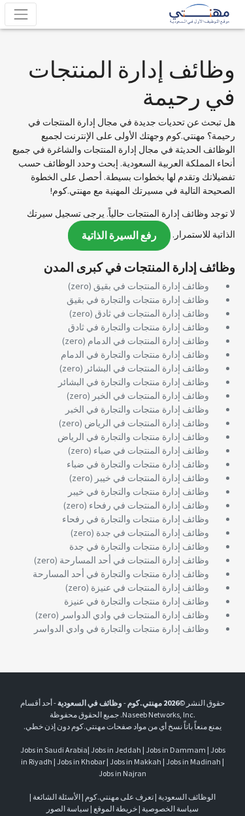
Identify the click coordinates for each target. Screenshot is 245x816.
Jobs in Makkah (135, 761)
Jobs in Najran (122, 773)
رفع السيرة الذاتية (119, 235)
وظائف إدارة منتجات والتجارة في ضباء (138, 464)
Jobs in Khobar (81, 761)
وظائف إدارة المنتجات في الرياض (146, 423)
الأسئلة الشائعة (56, 797)
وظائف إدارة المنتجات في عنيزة (150, 587)
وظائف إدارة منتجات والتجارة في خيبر (138, 491)
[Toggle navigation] (21, 14)
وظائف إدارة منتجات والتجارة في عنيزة (136, 601)
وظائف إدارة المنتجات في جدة (152, 533)
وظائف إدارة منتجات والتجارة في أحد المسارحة (121, 574)
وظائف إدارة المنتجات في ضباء (151, 450)
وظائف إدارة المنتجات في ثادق (152, 313)
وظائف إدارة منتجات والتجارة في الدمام (135, 354)
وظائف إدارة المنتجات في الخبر (150, 395)
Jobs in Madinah (193, 761)
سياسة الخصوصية (170, 808)
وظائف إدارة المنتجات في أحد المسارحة (134, 560)
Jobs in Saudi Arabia (54, 750)
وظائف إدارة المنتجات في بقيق (151, 286)
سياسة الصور (67, 808)
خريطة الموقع (115, 808)
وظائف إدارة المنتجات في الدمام (148, 341)
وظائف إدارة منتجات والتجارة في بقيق (138, 300)
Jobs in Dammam (176, 750)
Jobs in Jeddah (116, 750)
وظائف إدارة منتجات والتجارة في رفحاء (135, 519)
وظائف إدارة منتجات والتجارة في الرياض (133, 437)
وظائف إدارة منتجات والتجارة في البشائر (133, 382)
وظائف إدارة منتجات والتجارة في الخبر (137, 409)
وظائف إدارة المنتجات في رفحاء (149, 505)
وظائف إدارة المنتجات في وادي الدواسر (135, 615)
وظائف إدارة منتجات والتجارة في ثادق (138, 327)
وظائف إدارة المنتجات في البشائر (147, 368)
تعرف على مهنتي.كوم (119, 797)
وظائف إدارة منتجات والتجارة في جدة (139, 546)
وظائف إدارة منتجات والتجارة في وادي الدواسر (121, 629)
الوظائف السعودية (187, 797)
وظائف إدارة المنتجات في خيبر (152, 478)
